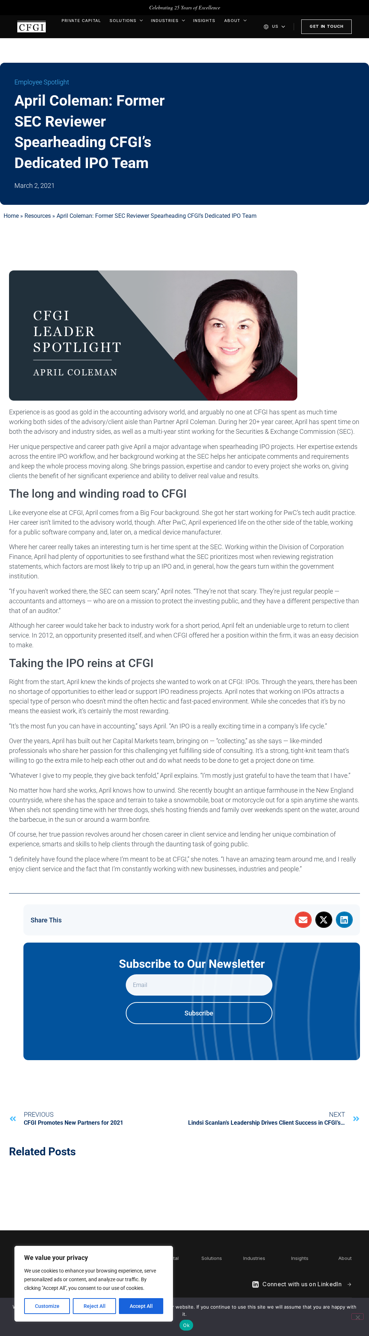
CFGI (31, 26)
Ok (186, 1325)
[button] (303, 920)
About (232, 20)
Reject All (95, 1306)
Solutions (123, 20)
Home (11, 215)
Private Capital (81, 20)
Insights (204, 20)
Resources (38, 215)
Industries (165, 20)
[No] (357, 1316)
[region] (93, 1284)
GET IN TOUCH (326, 26)
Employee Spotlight (41, 82)
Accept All (141, 1306)
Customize (47, 1306)
